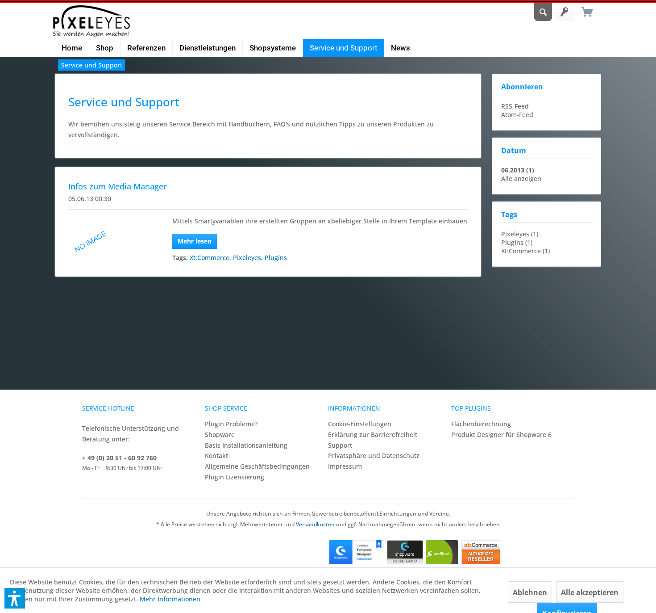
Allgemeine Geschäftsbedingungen (257, 466)
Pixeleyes (247, 257)
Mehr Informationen (170, 599)
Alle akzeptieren (590, 592)
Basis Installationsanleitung (246, 445)
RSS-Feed (515, 106)
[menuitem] (543, 9)
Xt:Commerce (209, 257)
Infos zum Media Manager (117, 186)
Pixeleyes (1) (519, 234)
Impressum (345, 466)
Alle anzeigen (521, 178)
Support (340, 445)
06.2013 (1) (517, 170)
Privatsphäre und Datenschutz (373, 455)
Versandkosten (315, 524)
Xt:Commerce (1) (525, 251)
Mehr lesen (195, 241)
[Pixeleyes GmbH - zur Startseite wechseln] (91, 21)
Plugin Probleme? (231, 424)
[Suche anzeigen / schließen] (543, 9)
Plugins (276, 257)
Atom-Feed (517, 114)
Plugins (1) (516, 242)
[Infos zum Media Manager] (108, 240)
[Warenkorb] (591, 12)
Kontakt (216, 455)
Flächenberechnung (481, 424)
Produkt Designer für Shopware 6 (501, 434)
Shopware (220, 434)
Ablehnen (530, 592)
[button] (14, 598)
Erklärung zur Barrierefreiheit (372, 434)
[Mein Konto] (565, 12)
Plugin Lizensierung (234, 477)
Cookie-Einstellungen (359, 424)
